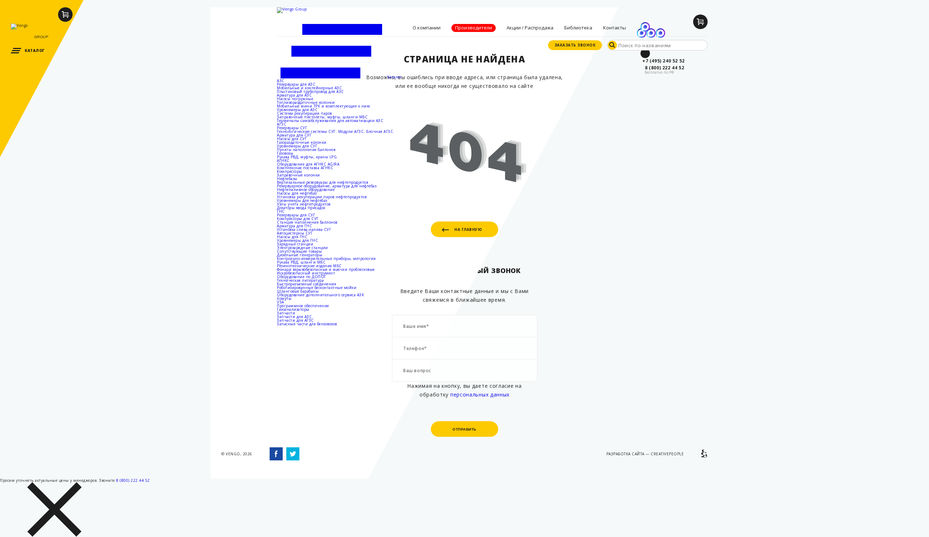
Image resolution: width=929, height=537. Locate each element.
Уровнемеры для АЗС (297, 109)
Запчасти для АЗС (294, 316)
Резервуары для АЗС (296, 84)
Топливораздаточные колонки (306, 102)
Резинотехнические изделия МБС (309, 265)
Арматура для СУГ (294, 135)
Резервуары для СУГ (296, 214)
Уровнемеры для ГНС (297, 240)
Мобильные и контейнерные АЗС (309, 87)
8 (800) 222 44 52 (133, 480)
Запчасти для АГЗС (295, 320)
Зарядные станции (295, 244)
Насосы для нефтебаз (297, 193)
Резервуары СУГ (292, 127)
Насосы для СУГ (292, 138)
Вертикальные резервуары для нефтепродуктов (322, 182)
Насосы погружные (295, 98)
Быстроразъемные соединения (306, 283)
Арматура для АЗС (294, 95)
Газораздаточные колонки (302, 142)
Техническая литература (300, 280)
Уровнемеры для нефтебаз (302, 200)
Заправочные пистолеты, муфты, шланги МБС (322, 116)
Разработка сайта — (645, 453)
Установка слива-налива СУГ (304, 229)
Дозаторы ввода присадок (301, 207)
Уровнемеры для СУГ (297, 146)
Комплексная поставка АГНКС (305, 167)
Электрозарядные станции (302, 247)
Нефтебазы (287, 178)
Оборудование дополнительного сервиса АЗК (320, 294)
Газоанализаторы (293, 309)
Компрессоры (289, 171)
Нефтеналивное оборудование (306, 189)
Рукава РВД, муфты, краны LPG (307, 156)
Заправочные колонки (298, 175)
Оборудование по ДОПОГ (301, 276)
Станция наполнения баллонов (307, 222)
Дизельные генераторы (299, 254)
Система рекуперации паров (304, 113)
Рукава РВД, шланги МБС (301, 262)
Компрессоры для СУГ (298, 218)
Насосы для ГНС (292, 236)
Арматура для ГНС (294, 225)
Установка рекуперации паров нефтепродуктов (322, 196)
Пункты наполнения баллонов (306, 149)
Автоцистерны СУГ (294, 233)
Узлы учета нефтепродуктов (304, 204)
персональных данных (479, 394)
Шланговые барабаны (298, 291)
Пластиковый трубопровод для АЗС (310, 91)
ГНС (281, 211)
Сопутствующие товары (299, 251)
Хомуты (284, 298)
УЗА (280, 302)
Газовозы (285, 153)
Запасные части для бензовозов (307, 323)
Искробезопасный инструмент (306, 273)
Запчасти (286, 313)
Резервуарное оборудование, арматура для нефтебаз (326, 185)
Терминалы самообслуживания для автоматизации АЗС (330, 120)
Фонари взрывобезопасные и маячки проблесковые (326, 269)
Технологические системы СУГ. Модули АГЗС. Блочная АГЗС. (335, 131)
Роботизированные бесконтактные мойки (316, 287)
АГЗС (281, 124)
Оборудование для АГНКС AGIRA (308, 164)
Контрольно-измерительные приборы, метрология (326, 258)
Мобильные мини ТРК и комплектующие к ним (323, 106)
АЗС (281, 80)
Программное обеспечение (303, 305)
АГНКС (283, 160)
